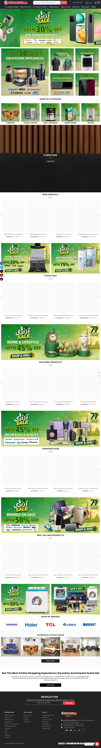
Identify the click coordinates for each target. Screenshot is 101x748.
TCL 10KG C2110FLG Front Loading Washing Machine (88, 402)
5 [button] (53, 44)
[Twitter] (83, 730)
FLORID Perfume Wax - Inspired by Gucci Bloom (88, 488)
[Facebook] (62, 730)
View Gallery (50, 661)
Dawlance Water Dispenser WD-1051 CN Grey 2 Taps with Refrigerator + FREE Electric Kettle (63, 315)
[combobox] (46, 3)
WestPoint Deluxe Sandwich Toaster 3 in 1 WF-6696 (88, 234)
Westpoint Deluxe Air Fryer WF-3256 (38, 234)
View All (50, 197)
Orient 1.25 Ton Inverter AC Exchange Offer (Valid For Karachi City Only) (13, 315)
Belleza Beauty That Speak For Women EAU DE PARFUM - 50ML (38, 488)
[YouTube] (79, 730)
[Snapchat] (75, 730)
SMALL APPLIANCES (50, 123)
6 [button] (55, 44)
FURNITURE (10, 123)
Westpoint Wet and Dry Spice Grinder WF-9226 (13, 234)
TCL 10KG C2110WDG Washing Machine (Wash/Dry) (63, 402)
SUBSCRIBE (69, 703)
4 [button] (51, 44)
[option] (50, 28)
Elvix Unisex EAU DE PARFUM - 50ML (13, 488)
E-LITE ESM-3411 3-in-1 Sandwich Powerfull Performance (63, 234)
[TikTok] (70, 730)
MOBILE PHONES (70, 123)
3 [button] (49, 44)
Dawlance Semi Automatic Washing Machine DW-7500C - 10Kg (38, 402)
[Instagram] (66, 730)
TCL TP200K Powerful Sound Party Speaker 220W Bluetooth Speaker (13, 575)
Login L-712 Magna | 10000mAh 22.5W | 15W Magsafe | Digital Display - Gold (38, 575)
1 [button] (45, 44)
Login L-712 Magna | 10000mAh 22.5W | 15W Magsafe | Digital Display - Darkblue (63, 575)
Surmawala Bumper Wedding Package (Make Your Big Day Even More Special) (88, 315)
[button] (1, 28)
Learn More (50, 685)
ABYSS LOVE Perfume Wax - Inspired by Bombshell (63, 488)
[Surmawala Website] (10, 112)
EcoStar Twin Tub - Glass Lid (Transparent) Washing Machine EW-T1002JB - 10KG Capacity (13, 402)
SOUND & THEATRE (30, 123)
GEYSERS (90, 123)
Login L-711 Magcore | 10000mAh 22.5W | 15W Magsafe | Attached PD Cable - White (88, 575)
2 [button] (47, 44)
